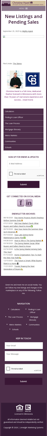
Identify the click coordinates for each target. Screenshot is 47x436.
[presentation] (27, 174)
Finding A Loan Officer (14, 117)
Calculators (9, 111)
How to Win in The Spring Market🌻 (28, 240)
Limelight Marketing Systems (31, 427)
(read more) (28, 100)
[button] (21, 8)
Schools (8, 147)
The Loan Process (12, 123)
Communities (10, 141)
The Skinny (17, 63)
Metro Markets (11, 135)
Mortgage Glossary (13, 129)
